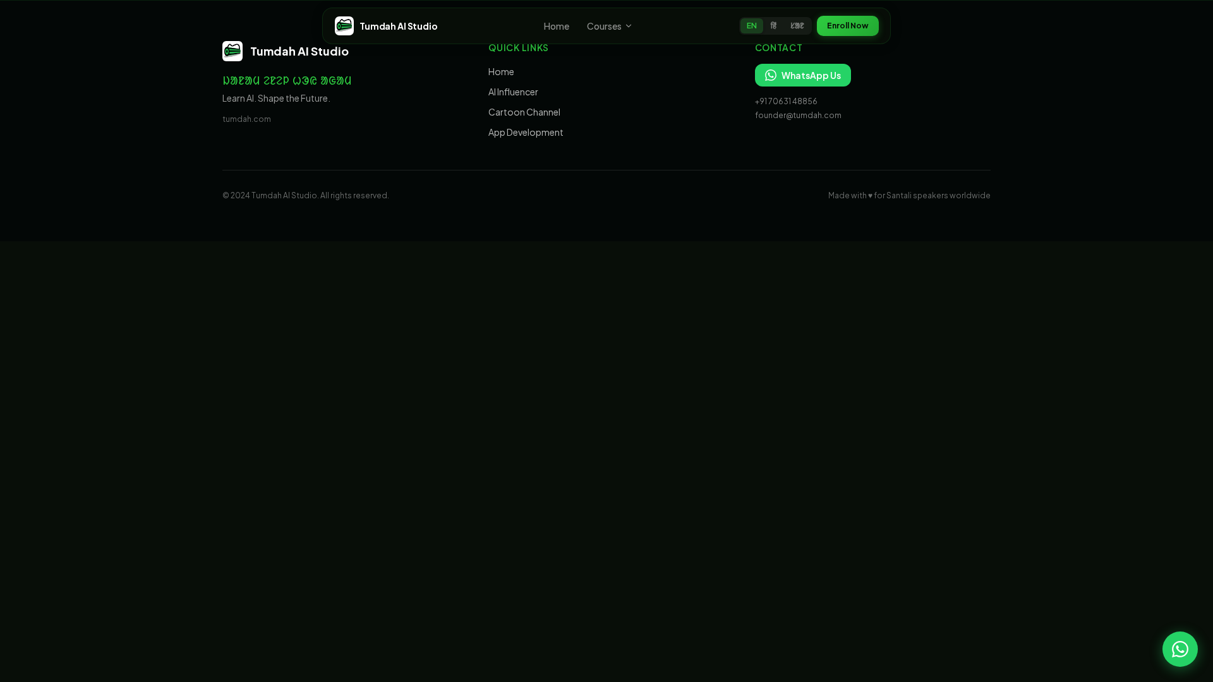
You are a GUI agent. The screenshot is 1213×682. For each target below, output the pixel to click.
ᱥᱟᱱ (797, 25)
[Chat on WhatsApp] (1180, 649)
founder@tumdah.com (798, 115)
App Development (526, 132)
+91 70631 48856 (786, 101)
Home (556, 26)
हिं (773, 25)
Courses (604, 26)
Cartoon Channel (524, 111)
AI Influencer (513, 91)
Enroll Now (848, 25)
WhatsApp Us (811, 75)
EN (752, 25)
